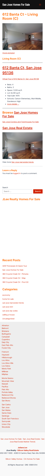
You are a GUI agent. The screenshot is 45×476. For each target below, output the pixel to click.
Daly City (5, 342)
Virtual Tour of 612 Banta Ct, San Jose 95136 (20, 79)
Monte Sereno (7, 378)
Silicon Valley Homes (14, 459)
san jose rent (7, 307)
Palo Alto (5, 389)
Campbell (5, 337)
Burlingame (6, 334)
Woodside (6, 427)
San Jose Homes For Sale (16, 4)
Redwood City (7, 395)
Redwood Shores (9, 398)
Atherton (5, 325)
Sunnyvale (6, 421)
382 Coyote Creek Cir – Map (14, 278)
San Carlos (6, 405)
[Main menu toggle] (40, 4)
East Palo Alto (7, 345)
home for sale (8, 299)
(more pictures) (8, 53)
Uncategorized (8, 319)
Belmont (5, 328)
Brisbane (5, 331)
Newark (5, 384)
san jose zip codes (10, 311)
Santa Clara (6, 413)
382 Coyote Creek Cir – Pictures (15, 274)
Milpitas (5, 374)
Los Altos (5, 360)
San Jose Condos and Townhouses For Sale (20, 122)
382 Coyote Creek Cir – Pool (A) (15, 282)
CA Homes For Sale (32, 459)
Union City (6, 424)
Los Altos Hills (7, 363)
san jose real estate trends (13, 303)
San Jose (5, 407)
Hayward (5, 355)
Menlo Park (6, 369)
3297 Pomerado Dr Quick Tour (14, 266)
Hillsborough (7, 357)
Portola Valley (7, 392)
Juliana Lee (22, 448)
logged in (17, 173)
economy (6, 295)
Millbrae (5, 371)
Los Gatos (6, 366)
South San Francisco (10, 419)
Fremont (5, 352)
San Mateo (6, 410)
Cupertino (6, 339)
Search (5, 187)
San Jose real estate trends (23, 162)
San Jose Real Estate (17, 128)
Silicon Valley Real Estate (28, 450)
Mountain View (8, 381)
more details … (13, 104)
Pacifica (5, 387)
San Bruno (6, 401)
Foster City (6, 348)
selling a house (8, 315)
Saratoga (5, 416)
